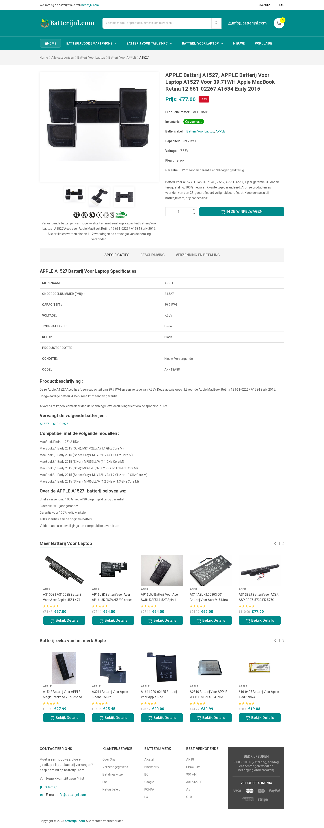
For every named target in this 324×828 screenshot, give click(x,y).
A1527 (44, 424)
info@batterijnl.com (71, 794)
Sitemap (51, 787)
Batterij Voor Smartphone (89, 43)
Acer (46, 589)
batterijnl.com (75, 821)
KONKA (149, 789)
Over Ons (264, 5)
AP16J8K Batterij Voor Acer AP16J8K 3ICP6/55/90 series (112, 597)
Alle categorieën (62, 57)
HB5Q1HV (193, 767)
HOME (51, 43)
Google (149, 782)
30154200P (194, 782)
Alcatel (149, 759)
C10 (189, 797)
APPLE (220, 131)
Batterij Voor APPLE (122, 57)
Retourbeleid (111, 789)
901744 (191, 774)
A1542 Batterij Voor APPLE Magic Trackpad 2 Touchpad (62, 694)
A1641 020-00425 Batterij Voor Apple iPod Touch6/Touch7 (159, 695)
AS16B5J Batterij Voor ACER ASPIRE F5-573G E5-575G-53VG (259, 597)
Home (44, 57)
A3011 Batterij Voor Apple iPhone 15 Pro (110, 694)
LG (146, 797)
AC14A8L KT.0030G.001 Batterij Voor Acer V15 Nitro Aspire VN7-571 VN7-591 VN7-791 (211, 597)
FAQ (281, 5)
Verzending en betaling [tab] (198, 255)
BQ (146, 774)
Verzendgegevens (115, 767)
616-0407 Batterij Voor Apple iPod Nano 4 (259, 694)
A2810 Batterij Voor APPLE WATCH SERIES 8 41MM (208, 694)
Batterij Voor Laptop (200, 43)
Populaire (263, 43)
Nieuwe (239, 43)
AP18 (190, 759)
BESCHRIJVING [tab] (152, 255)
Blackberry (151, 767)
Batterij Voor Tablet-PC (147, 43)
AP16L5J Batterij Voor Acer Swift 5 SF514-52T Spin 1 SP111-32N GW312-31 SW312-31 (160, 597)
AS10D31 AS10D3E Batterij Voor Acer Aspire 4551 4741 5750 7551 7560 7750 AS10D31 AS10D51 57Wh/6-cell (63, 597)
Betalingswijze (112, 774)
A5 (188, 789)
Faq (105, 782)
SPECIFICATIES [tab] (116, 255)
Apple (47, 686)
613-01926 (60, 424)
